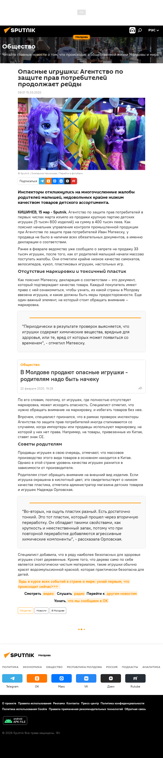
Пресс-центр (90, 703)
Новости (41, 610)
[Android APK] (15, 721)
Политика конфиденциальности (122, 703)
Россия (112, 667)
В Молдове (58, 610)
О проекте (9, 703)
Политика (10, 667)
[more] (140, 388)
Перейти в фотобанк (71, 173)
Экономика (32, 667)
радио (78, 593)
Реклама (59, 703)
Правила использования (34, 703)
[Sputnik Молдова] (20, 34)
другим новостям (121, 593)
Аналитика (151, 667)
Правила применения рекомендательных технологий (86, 709)
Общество (30, 364)
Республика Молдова (84, 667)
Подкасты (130, 667)
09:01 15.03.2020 (29, 92)
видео (49, 593)
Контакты (72, 703)
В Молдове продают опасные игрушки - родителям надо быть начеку (74, 375)
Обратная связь (135, 709)
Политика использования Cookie (24, 709)
